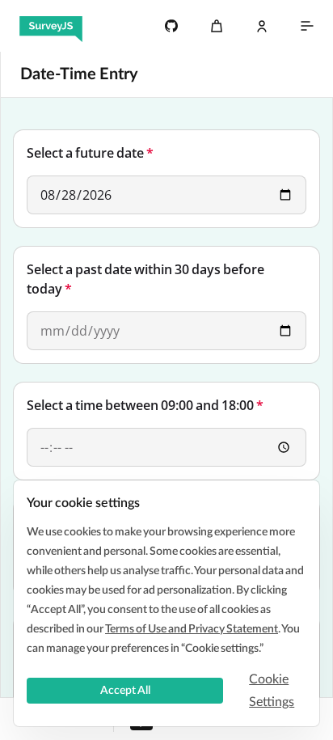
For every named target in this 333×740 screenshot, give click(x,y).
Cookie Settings (271, 690)
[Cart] (216, 25)
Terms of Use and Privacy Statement (191, 629)
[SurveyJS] (50, 25)
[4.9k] (171, 25)
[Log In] (261, 25)
